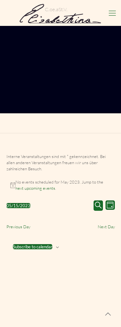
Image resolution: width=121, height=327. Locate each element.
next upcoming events (35, 188)
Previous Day (18, 226)
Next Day (106, 226)
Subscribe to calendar (32, 246)
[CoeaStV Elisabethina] (60, 13)
